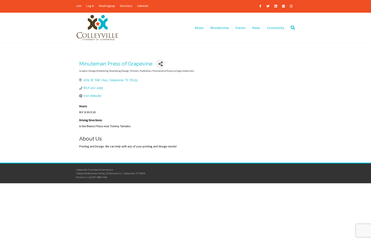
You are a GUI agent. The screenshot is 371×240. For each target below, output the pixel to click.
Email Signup (107, 6)
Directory (126, 6)
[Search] (291, 28)
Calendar (143, 6)
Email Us (81, 177)
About (199, 28)
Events (241, 28)
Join (78, 6)
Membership (219, 28)
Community (275, 28)
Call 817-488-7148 (97, 177)
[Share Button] (160, 64)
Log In (90, 6)
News (256, 28)
